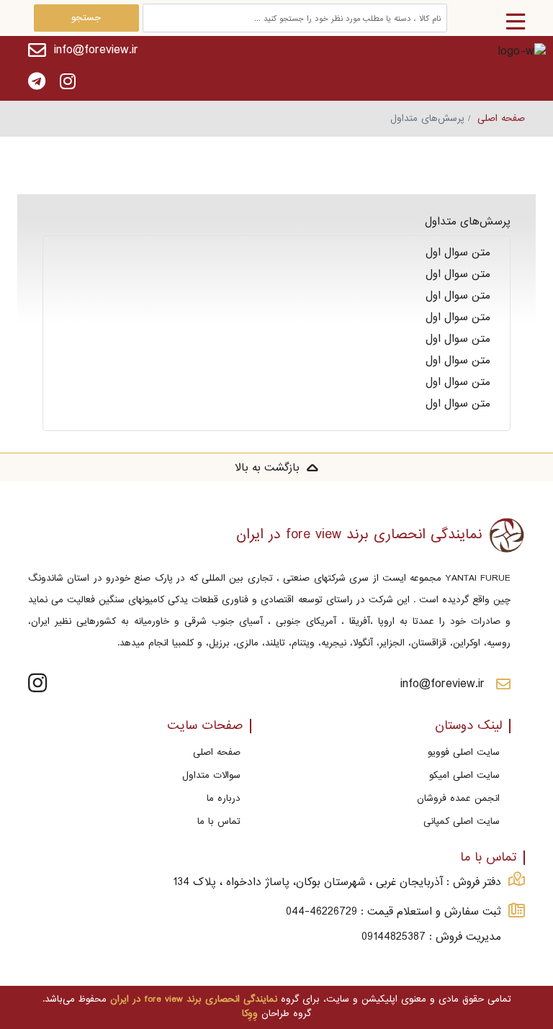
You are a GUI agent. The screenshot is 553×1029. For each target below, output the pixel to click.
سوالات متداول (211, 775)
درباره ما (223, 798)
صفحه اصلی (501, 118)
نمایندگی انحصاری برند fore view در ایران (193, 999)
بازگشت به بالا (267, 467)
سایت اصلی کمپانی (461, 821)
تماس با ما (218, 821)
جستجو (86, 17)
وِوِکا (250, 1013)
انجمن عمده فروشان (458, 798)
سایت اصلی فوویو (464, 752)
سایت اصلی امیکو (464, 775)
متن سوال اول (462, 252)
